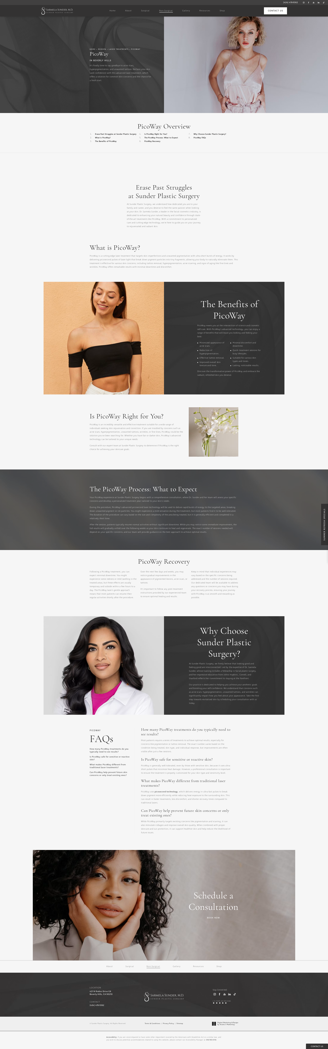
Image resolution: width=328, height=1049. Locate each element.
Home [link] (113, 11)
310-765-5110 (211, 1040)
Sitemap (180, 1024)
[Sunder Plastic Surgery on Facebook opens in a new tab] (308, 2)
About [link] (128, 11)
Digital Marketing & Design (227, 1024)
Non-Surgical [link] (166, 11)
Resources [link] (204, 11)
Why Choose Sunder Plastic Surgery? (210, 134)
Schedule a (213, 901)
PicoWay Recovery (152, 141)
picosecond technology (166, 791)
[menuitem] (303, 2)
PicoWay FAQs (200, 138)
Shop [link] (222, 11)
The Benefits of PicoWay (105, 141)
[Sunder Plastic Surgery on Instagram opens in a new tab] (303, 2)
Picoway (135, 49)
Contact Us (275, 10)
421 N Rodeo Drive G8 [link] (101, 993)
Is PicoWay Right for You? (155, 134)
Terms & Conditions (152, 1024)
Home (93, 49)
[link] (290, 3)
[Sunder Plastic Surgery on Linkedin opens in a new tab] (318, 2)
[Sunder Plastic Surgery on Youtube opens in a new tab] (313, 2)
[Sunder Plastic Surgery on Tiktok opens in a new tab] (323, 2)
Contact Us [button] (317, 1046)
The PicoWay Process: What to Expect (161, 138)
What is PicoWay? (103, 138)
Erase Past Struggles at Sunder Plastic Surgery (115, 134)
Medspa (102, 49)
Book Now (213, 917)
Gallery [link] (186, 11)
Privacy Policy (168, 1024)
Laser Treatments (119, 49)
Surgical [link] (145, 11)
